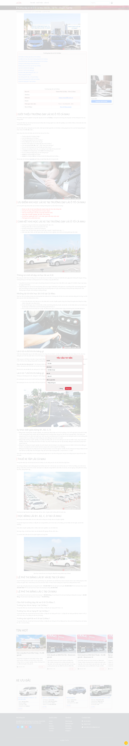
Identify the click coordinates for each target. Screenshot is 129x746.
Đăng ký (68, 388)
